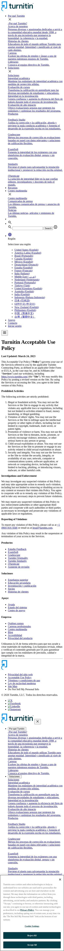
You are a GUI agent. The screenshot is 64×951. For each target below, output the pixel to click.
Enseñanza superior (18, 579)
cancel (55, 227)
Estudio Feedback (17, 549)
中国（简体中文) (24, 313)
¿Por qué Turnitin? (17, 23)
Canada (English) (23, 258)
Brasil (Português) (23, 255)
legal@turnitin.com (42, 527)
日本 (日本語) (22, 300)
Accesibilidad (15, 635)
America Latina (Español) (27, 252)
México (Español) (23, 261)
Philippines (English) (25, 310)
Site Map (12, 686)
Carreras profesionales (19, 626)
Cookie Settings (32, 926)
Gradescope (14, 555)
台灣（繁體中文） (24, 316)
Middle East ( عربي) (25, 276)
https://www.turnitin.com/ (14, 376)
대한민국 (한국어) (24, 304)
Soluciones (13, 67)
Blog (10, 632)
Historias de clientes (18, 591)
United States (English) (26, 249)
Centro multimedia (17, 190)
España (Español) (23, 267)
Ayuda (11, 604)
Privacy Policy (27, 910)
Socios (11, 588)
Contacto (12, 323)
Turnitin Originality (18, 558)
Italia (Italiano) (22, 273)
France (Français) (23, 270)
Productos (13, 113)
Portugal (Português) (25, 282)
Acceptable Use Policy (20, 677)
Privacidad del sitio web (20, 674)
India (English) (22, 294)
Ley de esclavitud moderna (22, 683)
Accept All (32, 945)
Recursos (12, 187)
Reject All (31, 935)
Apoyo (11, 320)
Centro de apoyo (16, 610)
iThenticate (13, 564)
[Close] (60, 879)
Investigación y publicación (22, 585)
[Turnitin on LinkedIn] (14, 706)
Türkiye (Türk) (22, 285)
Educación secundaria (19, 582)
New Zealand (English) (26, 307)
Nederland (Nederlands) (26, 279)
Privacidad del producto (20, 638)
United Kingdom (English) (28, 288)
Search (48, 228)
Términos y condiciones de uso (24, 680)
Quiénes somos (16, 623)
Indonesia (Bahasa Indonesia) (29, 297)
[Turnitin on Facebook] (14, 703)
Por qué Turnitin (16, 15)
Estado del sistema (17, 607)
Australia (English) (24, 291)
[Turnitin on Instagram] (14, 709)
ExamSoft (13, 552)
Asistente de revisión (18, 566)
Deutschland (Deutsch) (26, 264)
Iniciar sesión (14, 326)
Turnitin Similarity (17, 561)
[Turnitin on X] (10, 700)
